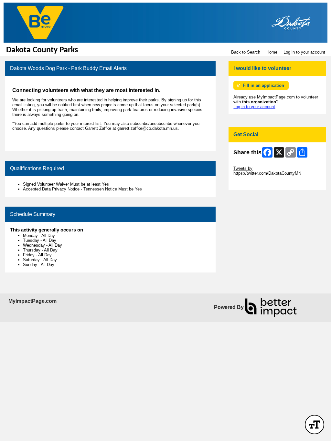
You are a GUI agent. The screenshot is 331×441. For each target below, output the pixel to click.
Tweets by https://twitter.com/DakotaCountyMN (267, 171)
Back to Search (245, 52)
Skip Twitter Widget (251, 163)
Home (271, 52)
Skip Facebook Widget (254, 182)
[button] (314, 424)
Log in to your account (304, 52)
